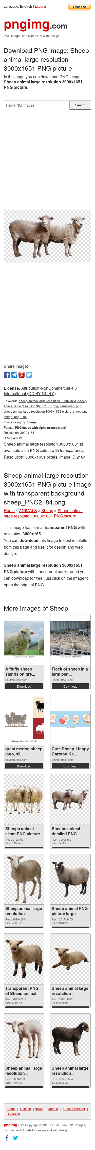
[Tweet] (29, 375)
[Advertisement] (47, 162)
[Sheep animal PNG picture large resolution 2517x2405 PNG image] (70, 879)
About (11, 1108)
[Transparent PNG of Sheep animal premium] (24, 959)
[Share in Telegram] (14, 375)
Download (24, 686)
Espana (40, 6)
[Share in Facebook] (7, 375)
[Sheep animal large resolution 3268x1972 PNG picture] (70, 959)
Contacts (14, 1114)
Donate (53, 1108)
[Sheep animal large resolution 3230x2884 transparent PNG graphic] (70, 1039)
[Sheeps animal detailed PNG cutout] (70, 799)
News (39, 1108)
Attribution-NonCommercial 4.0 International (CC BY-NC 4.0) (40, 390)
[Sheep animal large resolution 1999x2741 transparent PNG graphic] (24, 879)
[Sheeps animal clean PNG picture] (24, 799)
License (25, 1108)
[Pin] (21, 375)
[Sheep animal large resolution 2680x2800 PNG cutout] (24, 1039)
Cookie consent (74, 1108)
